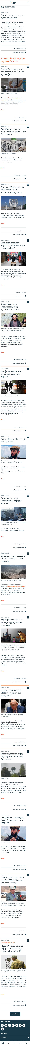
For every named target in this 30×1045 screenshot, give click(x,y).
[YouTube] (14, 1043)
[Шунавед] (8, 1043)
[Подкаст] (2, 1029)
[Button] (20, 49)
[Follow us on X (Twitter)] (16, 1025)
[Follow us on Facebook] (5, 1025)
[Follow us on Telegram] (20, 1025)
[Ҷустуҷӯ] (26, 1043)
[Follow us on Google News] (2, 1025)
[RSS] (23, 1025)
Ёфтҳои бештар (15, 1014)
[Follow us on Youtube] (9, 1025)
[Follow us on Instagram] (13, 1025)
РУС (20, 1043)
